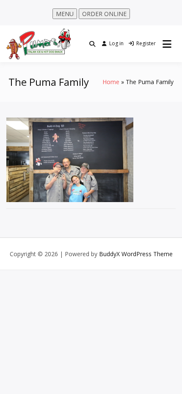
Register (146, 43)
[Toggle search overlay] (92, 44)
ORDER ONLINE (104, 14)
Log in (116, 43)
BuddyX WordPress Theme (136, 254)
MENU (65, 14)
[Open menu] (167, 44)
